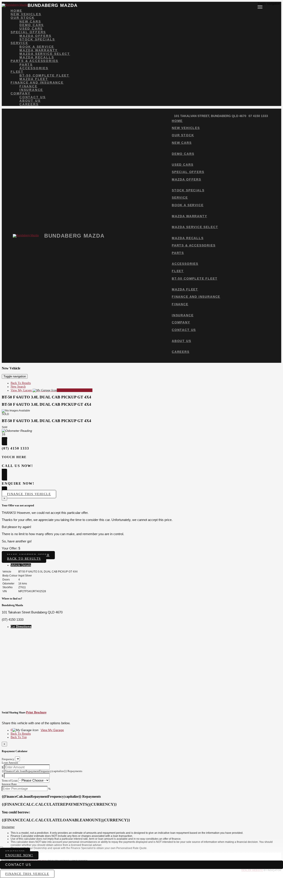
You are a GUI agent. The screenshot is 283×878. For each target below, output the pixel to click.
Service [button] (19, 43)
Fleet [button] (17, 71)
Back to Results (24, 558)
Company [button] (21, 93)
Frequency (8, 759)
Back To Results (21, 383)
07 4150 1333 (258, 116)
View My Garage (51, 390)
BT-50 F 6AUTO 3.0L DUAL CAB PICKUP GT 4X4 (46, 397)
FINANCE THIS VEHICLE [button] (27, 874)
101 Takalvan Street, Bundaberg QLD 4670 (210, 116)
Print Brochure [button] (36, 712)
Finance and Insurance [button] (37, 82)
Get (21, 626)
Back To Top (19, 737)
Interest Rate (9, 784)
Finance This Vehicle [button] (29, 494)
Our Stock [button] (23, 17)
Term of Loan (10, 780)
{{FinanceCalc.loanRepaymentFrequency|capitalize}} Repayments (42, 771)
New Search (18, 386)
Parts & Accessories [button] (34, 61)
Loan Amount (10, 762)
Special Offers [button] (28, 32)
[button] (141, 827)
